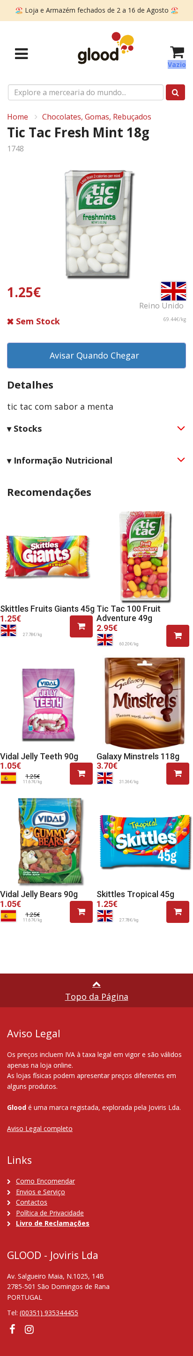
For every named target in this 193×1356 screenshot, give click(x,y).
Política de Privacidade (50, 1212)
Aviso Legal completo (40, 1128)
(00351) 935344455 (49, 1312)
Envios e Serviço (40, 1191)
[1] (81, 626)
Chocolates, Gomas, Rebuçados (96, 117)
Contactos (31, 1202)
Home (17, 117)
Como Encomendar (45, 1180)
